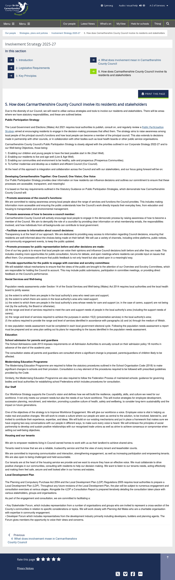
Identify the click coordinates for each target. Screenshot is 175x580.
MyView (121, 23)
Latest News (88, 23)
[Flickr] (140, 574)
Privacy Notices (25, 568)
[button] (168, 23)
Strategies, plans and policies (33, 33)
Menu (7, 24)
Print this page (154, 93)
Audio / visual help (128, 5)
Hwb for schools (140, 23)
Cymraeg (108, 5)
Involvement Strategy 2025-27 (65, 33)
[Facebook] (133, 574)
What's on (105, 23)
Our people (69, 23)
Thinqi (157, 23)
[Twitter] (118, 574)
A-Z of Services (157, 5)
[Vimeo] (125, 574)
